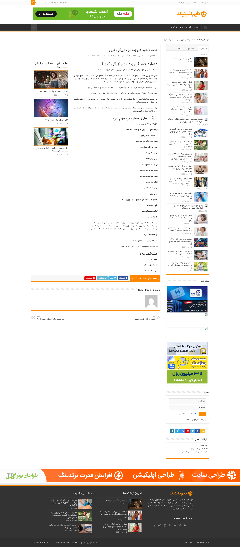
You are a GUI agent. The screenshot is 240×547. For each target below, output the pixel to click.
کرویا (144, 265)
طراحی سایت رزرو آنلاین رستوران (54, 91)
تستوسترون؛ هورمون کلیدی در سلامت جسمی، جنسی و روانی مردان (180, 132)
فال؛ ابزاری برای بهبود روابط (56, 119)
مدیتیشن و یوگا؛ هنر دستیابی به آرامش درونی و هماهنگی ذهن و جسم (180, 265)
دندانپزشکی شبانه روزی (199, 448)
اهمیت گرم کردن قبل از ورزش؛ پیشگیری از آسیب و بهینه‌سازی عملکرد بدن (180, 144)
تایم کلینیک (204, 39)
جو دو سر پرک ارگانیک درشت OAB (50, 318)
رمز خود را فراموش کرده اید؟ (195, 419)
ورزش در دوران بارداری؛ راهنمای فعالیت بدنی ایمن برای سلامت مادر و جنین (180, 169)
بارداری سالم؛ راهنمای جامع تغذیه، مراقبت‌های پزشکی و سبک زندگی (180, 85)
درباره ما (181, 2)
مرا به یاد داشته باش (186, 414)
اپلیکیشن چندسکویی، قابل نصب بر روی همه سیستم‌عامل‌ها (51, 150)
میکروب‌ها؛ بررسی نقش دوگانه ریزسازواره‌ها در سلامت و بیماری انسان (180, 242)
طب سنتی (194, 39)
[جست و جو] (33, 2)
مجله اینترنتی (191, 2)
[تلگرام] (52, 3)
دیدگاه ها (180, 48)
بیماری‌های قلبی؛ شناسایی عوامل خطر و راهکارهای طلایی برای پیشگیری (188, 207)
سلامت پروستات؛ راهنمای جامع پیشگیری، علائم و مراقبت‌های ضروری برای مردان (185, 120)
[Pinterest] (58, 3)
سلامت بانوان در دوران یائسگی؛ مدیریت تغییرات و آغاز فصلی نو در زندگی (180, 72)
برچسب (204, 54)
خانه (205, 27)
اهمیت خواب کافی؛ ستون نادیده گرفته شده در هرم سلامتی (180, 252)
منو (196, 27)
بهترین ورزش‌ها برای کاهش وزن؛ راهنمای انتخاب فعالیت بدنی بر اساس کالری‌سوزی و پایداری (180, 156)
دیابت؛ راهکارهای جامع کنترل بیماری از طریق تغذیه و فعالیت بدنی (181, 196)
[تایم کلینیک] (191, 14)
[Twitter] (61, 3)
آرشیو (173, 27)
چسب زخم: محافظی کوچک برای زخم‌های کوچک (63, 526)
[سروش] (49, 3)
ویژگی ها (185, 27)
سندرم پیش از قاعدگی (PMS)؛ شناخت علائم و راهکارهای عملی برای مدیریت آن (180, 97)
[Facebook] (63, 3)
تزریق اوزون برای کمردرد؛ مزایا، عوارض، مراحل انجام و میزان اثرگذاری (64, 503)
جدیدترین (203, 48)
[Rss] (66, 3)
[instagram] (55, 3)
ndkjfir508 (151, 56)
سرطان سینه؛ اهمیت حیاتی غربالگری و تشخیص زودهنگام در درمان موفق (180, 109)
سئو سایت (204, 445)
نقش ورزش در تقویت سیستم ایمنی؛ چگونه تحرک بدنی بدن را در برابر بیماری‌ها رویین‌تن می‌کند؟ (180, 182)
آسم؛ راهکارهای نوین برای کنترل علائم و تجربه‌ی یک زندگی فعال (180, 229)
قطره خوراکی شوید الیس (145, 318)
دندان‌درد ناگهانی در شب (183, 58)
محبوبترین (191, 48)
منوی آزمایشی (203, 2)
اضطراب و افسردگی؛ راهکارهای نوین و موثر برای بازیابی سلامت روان (180, 218)
